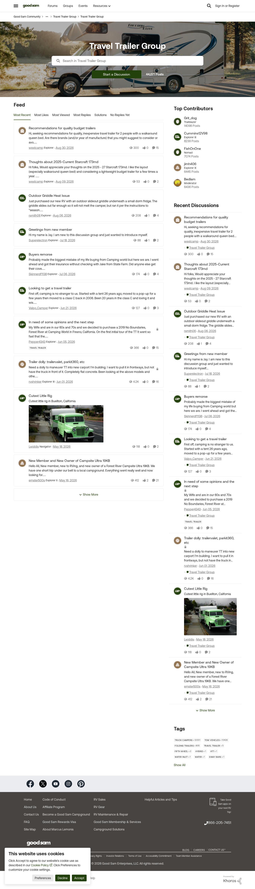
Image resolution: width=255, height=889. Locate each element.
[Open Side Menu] (16, 6)
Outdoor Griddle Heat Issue (49, 196)
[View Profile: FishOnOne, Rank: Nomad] (177, 152)
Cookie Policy (40, 865)
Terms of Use (135, 856)
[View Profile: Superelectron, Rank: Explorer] (22, 232)
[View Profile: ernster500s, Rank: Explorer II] (22, 463)
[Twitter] (42, 783)
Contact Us (31, 814)
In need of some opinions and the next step (61, 322)
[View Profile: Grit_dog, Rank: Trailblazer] (177, 121)
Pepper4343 (37, 341)
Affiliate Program (54, 807)
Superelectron (38, 240)
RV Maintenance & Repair (111, 814)
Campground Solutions (109, 829)
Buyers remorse (40, 254)
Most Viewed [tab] (61, 115)
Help (92, 878)
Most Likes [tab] (41, 115)
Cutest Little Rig (40, 396)
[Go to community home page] (31, 6)
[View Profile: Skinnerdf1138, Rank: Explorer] (22, 257)
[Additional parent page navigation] (47, 16)
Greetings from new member (50, 229)
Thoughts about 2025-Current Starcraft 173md (63, 162)
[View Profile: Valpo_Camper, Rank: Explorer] (22, 290)
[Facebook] (30, 783)
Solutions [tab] (100, 115)
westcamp (36, 147)
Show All (179, 765)
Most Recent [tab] (22, 115)
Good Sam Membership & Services (117, 822)
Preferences (43, 878)
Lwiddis (34, 446)
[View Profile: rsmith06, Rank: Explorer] (22, 198)
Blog (185, 850)
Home (28, 799)
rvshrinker (35, 381)
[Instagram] (68, 783)
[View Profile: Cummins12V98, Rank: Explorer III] (177, 137)
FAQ (26, 822)
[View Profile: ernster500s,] (177, 665)
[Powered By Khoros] (232, 880)
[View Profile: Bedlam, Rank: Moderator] (177, 183)
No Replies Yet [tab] (120, 115)
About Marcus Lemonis (58, 829)
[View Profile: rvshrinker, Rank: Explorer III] (22, 364)
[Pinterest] (81, 783)
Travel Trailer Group (64, 16)
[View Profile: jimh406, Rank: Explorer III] (177, 167)
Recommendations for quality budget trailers (62, 128)
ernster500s (37, 480)
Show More (90, 494)
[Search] (209, 6)
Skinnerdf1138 (38, 274)
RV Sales (99, 799)
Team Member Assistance (189, 856)
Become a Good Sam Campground (66, 814)
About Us (30, 807)
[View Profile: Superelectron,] (177, 356)
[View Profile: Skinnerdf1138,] (177, 399)
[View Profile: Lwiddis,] (177, 591)
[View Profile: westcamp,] (177, 219)
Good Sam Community (27, 16)
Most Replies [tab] (82, 115)
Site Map (30, 829)
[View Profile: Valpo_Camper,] (177, 441)
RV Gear (99, 807)
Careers (199, 850)
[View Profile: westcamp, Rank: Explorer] (22, 130)
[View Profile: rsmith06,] (177, 313)
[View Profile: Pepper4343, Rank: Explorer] (22, 324)
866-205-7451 (219, 822)
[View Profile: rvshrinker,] (177, 540)
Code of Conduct (54, 799)
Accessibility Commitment (159, 856)
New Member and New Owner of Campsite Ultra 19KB (69, 461)
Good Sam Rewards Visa (59, 822)
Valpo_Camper (38, 308)
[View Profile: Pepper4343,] (177, 484)
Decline (63, 878)
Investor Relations (115, 856)
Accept (79, 878)
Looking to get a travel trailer (50, 288)
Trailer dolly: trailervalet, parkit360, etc (57, 362)
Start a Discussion (116, 74)
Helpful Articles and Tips (161, 799)
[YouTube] (55, 783)
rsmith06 (35, 215)
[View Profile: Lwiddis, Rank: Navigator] (22, 398)
